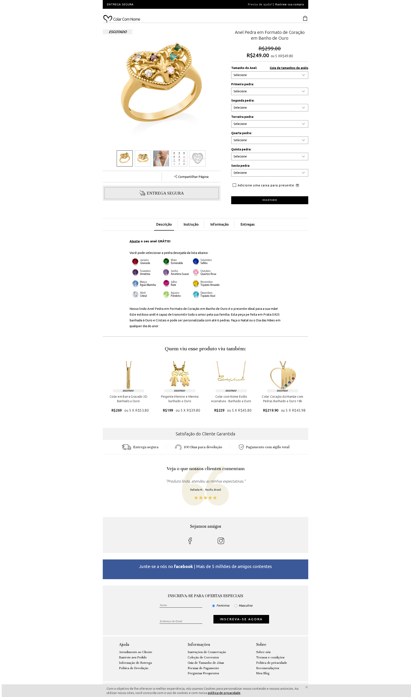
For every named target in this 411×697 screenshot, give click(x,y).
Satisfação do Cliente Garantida (205, 433)
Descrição (164, 224)
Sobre (261, 644)
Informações (199, 644)
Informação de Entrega (135, 663)
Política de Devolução (133, 668)
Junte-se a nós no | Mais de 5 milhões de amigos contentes (205, 566)
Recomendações (267, 668)
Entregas (248, 224)
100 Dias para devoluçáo (203, 447)
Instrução (191, 224)
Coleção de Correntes (203, 657)
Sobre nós (263, 652)
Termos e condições (270, 657)
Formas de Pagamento (203, 668)
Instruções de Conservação (207, 652)
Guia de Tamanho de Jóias (206, 663)
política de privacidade (224, 693)
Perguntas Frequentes (203, 673)
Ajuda (124, 644)
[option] (160, 4)
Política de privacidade (271, 663)
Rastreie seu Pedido (133, 657)
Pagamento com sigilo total (267, 447)
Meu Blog (263, 673)
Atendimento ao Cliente (135, 652)
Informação (219, 224)
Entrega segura (145, 447)
